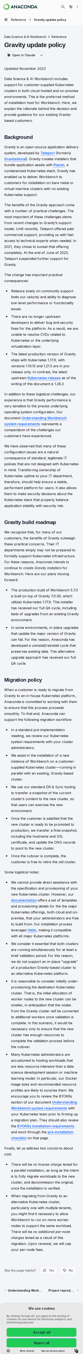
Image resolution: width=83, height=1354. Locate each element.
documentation (24, 900)
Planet (59, 165)
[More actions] (77, 7)
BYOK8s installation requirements (45, 1126)
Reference (59, 37)
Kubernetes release (44, 378)
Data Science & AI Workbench (25, 37)
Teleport (47, 153)
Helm (32, 930)
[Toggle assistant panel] (71, 7)
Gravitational (15, 159)
